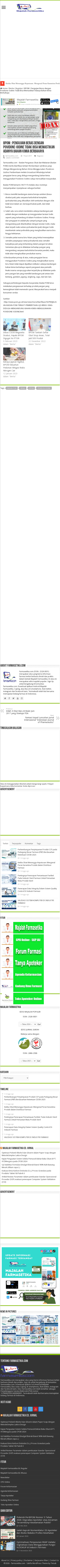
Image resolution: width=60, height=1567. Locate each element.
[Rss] (19, 1409)
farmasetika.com (12, 156)
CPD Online (5, 1482)
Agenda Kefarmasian (9, 1491)
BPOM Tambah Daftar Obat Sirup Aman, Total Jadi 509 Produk (39, 335)
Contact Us (54, 1560)
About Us (5, 1560)
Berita (11, 88)
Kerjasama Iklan (41, 1560)
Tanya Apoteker (7, 1495)
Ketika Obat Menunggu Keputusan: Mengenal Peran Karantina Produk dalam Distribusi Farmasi (36, 865)
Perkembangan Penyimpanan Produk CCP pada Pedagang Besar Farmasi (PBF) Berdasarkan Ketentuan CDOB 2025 (37, 852)
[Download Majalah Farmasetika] (30, 101)
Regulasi (19, 88)
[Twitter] (30, 1409)
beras (23, 388)
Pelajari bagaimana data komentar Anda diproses (27, 785)
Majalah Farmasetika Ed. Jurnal (18, 1148)
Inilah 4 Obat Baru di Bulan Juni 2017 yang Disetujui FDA (20, 711)
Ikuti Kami (6, 1402)
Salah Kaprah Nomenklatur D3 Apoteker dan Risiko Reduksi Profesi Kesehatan (37, 1531)
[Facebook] (25, 1409)
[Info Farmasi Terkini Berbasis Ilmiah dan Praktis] (30, 7)
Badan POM (12, 388)
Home (4, 88)
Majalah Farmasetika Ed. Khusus (14, 1473)
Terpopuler (16, 843)
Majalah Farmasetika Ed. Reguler (14, 1468)
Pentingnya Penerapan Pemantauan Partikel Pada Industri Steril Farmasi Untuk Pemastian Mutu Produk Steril (36, 878)
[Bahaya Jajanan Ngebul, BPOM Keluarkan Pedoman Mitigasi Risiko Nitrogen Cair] (14, 354)
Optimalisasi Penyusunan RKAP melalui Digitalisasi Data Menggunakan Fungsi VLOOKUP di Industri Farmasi (36, 1545)
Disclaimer (28, 1560)
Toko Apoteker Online (10, 1505)
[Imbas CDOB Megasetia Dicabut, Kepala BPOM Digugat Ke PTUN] (14, 324)
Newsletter (5, 1477)
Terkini (5, 843)
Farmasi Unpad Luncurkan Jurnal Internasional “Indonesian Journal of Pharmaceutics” (39, 718)
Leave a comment (12, 158)
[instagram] (40, 1409)
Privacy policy (16, 1560)
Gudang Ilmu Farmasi (9, 1500)
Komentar (29, 843)
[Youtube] (35, 1409)
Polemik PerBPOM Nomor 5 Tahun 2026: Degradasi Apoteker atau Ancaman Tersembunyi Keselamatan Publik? (37, 1520)
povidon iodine (44, 388)
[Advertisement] (30, 44)
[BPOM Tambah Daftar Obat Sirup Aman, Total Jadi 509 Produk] (40, 324)
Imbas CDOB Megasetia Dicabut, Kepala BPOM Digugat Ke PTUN (13, 335)
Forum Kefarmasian (9, 1486)
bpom (31, 388)
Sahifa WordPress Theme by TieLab (41, 1563)
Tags (39, 843)
